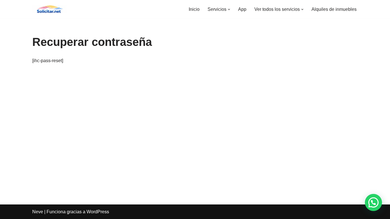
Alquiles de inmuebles (334, 9)
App (242, 9)
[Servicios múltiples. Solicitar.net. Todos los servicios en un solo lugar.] (49, 9)
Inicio (194, 9)
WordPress (98, 211)
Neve (37, 211)
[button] (229, 9)
